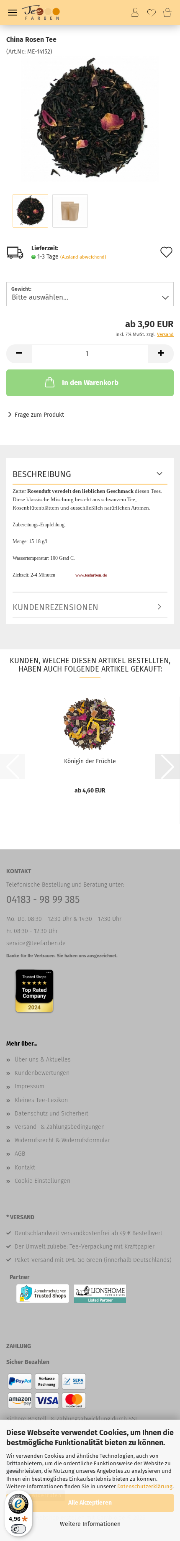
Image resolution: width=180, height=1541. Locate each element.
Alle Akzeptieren (90, 1502)
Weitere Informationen (90, 1524)
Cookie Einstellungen (42, 1181)
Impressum (29, 1086)
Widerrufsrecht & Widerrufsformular (62, 1140)
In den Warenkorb (90, 382)
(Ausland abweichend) (83, 257)
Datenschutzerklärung (144, 1486)
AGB (20, 1153)
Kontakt (25, 1167)
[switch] (18, 1528)
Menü (12, 12)
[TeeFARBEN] (44, 12)
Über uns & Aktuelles (43, 1059)
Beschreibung (42, 474)
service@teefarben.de (36, 943)
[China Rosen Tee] (90, 118)
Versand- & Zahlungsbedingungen (60, 1127)
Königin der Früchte (90, 761)
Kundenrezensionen (55, 607)
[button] (18, 353)
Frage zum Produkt (39, 414)
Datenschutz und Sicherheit (51, 1113)
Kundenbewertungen (42, 1073)
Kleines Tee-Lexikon (41, 1100)
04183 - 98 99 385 (43, 899)
